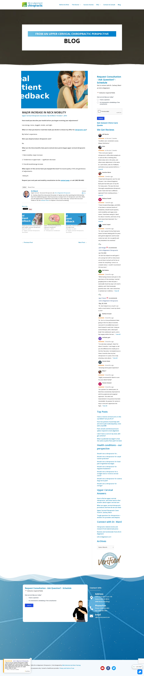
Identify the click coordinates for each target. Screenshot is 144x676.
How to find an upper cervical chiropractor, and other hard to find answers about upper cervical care (108, 500)
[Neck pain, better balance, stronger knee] (76, 219)
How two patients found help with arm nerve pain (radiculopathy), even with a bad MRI (109, 424)
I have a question (105, 99)
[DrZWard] (26, 194)
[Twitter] (85, 193)
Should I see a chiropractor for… (107, 453)
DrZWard (34, 191)
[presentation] (109, 111)
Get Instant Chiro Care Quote (107, 124)
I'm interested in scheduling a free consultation (110, 103)
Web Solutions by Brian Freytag (71, 665)
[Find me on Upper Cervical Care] (109, 560)
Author (24, 187)
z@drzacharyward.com (102, 617)
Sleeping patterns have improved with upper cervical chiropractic (31, 226)
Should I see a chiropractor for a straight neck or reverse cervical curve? (107, 474)
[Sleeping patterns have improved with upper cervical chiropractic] (32, 219)
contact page (65, 180)
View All (100, 169)
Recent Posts (31, 187)
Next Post (82, 242)
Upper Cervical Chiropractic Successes (34, 116)
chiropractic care (80, 130)
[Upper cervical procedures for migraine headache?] (54, 219)
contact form (45, 200)
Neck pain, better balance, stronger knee (73, 226)
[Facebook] (83, 193)
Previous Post (27, 242)
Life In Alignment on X (104, 537)
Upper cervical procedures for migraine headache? (52, 226)
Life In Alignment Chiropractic (62, 193)
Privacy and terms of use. (67, 668)
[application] (80, 5)
